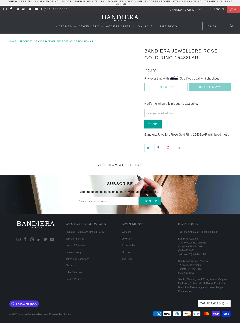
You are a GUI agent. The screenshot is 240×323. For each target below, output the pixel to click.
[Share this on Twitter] (148, 148)
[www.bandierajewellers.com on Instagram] (17, 9)
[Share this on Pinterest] (168, 148)
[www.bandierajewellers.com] (120, 18)
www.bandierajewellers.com (33, 314)
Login (219, 9)
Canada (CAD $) (183, 9)
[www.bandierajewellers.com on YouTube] (36, 9)
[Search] (231, 26)
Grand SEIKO (49, 1)
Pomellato (169, 1)
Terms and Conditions (77, 259)
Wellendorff (147, 1)
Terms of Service (75, 238)
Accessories (128, 245)
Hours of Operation (76, 245)
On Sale (126, 252)
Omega (13, 1)
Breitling (28, 1)
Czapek (210, 1)
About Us (71, 265)
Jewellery (127, 238)
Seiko (197, 1)
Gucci (185, 1)
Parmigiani (83, 1)
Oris (130, 1)
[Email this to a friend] (178, 148)
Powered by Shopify (60, 314)
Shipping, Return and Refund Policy (85, 232)
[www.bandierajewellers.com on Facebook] (11, 9)
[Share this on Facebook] (158, 148)
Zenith (99, 1)
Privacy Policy (73, 252)
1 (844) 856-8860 (54, 9)
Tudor (67, 1)
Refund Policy (73, 279)
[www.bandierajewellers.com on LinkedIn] (24, 9)
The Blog (127, 259)
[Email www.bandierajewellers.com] (5, 9)
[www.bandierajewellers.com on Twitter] (30, 9)
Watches (126, 232)
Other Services (74, 272)
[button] (66, 27)
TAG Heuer (116, 1)
